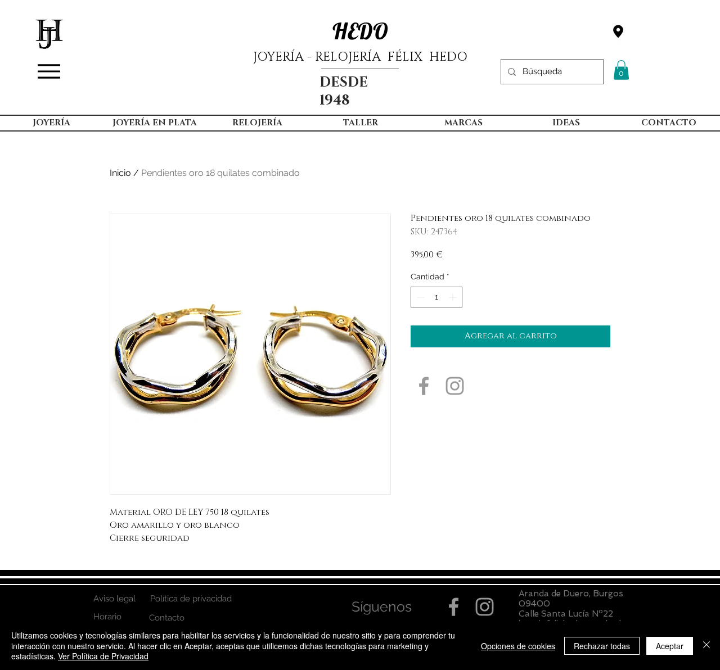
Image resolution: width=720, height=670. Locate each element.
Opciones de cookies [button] (518, 645)
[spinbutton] (436, 297)
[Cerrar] (706, 645)
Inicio (120, 173)
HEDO (360, 31)
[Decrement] (419, 297)
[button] (621, 70)
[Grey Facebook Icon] (424, 386)
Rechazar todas (602, 645)
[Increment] (454, 297)
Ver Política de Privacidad (103, 656)
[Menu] (49, 71)
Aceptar (669, 645)
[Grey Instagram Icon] (455, 386)
